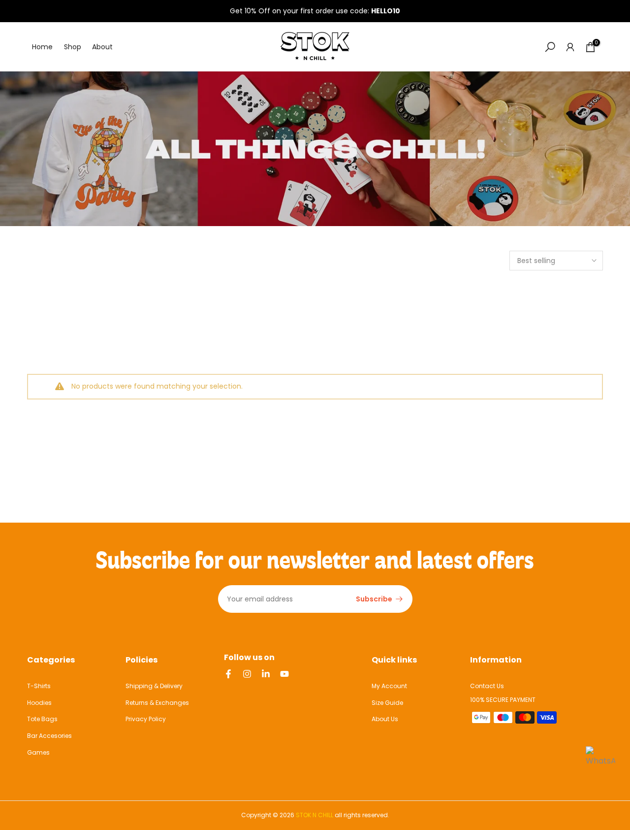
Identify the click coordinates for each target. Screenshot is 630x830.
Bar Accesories (49, 735)
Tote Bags (42, 719)
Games (38, 752)
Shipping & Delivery (154, 686)
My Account (389, 686)
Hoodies (39, 702)
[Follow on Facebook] (228, 674)
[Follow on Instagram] (247, 674)
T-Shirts (39, 686)
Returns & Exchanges (157, 702)
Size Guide (387, 702)
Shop (72, 47)
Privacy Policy (146, 719)
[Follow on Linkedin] (265, 674)
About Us (385, 719)
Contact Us (487, 686)
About (102, 47)
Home (42, 47)
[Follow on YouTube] (284, 674)
